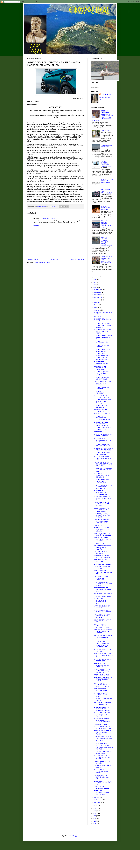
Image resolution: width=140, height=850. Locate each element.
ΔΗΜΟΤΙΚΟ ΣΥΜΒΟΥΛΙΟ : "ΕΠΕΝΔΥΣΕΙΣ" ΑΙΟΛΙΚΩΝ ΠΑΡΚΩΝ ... (102, 757)
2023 (94, 282)
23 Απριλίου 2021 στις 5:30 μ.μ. (49, 218)
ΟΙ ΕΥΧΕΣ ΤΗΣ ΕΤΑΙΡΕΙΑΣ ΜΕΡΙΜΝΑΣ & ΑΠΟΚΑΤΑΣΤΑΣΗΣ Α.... (102, 481)
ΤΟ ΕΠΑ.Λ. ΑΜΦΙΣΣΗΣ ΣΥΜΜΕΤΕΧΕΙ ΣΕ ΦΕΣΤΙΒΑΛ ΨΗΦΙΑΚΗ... (102, 625)
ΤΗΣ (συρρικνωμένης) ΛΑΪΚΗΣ (103, 593)
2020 (94, 806)
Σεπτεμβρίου (98, 297)
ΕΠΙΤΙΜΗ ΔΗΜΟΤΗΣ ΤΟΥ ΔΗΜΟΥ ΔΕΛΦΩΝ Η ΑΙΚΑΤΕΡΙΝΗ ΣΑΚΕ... (101, 645)
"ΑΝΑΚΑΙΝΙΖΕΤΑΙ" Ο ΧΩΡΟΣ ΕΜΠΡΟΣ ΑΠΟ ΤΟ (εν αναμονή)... (102, 547)
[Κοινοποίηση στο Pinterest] (68, 206)
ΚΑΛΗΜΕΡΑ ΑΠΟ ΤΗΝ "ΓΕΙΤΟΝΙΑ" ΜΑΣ (100, 410)
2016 (94, 816)
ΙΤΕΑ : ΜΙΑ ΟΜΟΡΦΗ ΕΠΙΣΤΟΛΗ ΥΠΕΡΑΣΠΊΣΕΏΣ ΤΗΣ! (106, 224)
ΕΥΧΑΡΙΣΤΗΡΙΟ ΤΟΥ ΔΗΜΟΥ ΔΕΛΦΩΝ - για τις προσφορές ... (102, 383)
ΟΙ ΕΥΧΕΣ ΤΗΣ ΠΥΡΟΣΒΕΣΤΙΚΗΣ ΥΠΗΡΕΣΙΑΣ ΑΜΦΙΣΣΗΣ (102, 418)
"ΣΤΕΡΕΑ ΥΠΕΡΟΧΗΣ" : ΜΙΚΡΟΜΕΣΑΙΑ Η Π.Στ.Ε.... (102, 396)
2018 (94, 811)
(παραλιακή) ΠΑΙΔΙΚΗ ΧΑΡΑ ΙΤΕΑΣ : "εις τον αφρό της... (102, 556)
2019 (94, 808)
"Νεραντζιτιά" (105, 130)
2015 (94, 818)
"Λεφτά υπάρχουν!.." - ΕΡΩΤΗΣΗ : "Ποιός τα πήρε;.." (101, 777)
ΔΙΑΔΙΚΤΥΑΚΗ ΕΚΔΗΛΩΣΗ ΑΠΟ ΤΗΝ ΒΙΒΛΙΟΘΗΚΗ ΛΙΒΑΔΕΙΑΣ (102, 529)
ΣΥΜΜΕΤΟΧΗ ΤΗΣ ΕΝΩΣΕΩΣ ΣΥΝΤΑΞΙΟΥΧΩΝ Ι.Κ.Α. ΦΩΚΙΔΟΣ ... (103, 631)
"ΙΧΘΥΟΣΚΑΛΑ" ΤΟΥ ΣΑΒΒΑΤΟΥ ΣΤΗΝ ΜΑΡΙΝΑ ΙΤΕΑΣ (103, 572)
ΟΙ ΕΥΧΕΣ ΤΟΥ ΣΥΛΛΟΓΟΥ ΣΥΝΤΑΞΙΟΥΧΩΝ (102, 453)
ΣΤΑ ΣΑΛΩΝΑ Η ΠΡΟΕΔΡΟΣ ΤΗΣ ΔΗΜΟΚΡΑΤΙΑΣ (102, 703)
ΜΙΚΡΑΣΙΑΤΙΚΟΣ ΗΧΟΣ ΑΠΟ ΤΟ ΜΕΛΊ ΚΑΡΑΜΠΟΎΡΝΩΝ (103, 449)
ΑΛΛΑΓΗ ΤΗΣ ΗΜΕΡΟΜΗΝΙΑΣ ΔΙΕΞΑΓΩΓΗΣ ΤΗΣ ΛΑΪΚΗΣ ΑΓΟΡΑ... (103, 469)
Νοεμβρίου (97, 292)
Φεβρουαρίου (98, 800)
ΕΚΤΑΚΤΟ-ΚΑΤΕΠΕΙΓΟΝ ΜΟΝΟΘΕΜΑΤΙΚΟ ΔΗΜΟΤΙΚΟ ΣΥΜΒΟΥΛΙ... (102, 708)
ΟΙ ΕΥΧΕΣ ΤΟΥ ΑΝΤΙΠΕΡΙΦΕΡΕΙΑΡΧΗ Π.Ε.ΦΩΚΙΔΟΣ (101, 475)
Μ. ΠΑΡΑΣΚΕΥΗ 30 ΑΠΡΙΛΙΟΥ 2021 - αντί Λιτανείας (103, 313)
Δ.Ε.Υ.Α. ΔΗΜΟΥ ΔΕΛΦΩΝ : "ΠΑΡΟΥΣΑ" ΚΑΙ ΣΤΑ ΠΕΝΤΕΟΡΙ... (102, 616)
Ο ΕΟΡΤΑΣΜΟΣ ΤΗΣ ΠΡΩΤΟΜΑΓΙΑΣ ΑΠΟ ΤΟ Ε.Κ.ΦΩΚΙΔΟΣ (102, 367)
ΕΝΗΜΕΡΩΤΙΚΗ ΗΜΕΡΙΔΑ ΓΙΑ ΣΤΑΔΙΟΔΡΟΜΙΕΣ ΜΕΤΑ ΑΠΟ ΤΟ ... (103, 679)
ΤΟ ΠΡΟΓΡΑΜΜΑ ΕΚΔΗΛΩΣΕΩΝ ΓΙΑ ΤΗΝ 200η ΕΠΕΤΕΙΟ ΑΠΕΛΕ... (102, 684)
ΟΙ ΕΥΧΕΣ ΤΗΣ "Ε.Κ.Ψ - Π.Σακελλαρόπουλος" (101, 358)
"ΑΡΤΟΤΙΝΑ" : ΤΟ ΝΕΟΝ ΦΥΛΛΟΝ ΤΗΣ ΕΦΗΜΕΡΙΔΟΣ (101, 578)
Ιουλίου (96, 302)
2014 (94, 821)
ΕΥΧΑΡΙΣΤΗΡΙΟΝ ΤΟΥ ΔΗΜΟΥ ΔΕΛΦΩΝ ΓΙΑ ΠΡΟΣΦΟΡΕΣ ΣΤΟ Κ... (103, 782)
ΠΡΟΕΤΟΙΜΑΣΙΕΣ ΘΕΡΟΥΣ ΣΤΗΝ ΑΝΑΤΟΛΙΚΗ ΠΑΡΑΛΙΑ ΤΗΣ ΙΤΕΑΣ (103, 747)
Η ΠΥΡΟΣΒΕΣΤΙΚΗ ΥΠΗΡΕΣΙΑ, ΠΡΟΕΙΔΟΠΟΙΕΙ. (107, 181)
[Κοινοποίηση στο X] (64, 206)
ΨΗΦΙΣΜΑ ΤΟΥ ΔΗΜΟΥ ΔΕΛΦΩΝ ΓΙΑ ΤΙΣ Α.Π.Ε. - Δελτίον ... (102, 694)
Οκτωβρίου (97, 295)
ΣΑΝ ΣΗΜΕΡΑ (98, 525)
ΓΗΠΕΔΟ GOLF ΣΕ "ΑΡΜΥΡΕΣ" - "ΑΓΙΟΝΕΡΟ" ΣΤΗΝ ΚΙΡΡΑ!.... (102, 792)
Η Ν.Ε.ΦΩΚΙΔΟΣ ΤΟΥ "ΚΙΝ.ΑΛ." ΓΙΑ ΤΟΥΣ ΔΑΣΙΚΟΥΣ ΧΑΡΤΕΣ (103, 637)
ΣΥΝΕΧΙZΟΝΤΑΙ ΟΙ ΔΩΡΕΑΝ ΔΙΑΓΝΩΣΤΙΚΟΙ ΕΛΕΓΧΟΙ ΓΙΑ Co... (103, 655)
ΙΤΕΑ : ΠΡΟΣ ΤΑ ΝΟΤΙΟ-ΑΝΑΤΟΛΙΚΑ (101, 560)
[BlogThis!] (62, 206)
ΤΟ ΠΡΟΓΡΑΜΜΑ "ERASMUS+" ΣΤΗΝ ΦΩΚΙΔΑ (101, 771)
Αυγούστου (97, 300)
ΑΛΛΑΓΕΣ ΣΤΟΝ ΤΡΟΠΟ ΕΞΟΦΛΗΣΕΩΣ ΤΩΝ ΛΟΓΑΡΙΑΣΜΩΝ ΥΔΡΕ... (102, 521)
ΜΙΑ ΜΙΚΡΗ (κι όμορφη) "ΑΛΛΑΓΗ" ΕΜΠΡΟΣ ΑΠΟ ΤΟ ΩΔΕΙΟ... (102, 515)
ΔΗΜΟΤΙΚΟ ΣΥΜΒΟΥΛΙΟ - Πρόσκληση (102, 552)
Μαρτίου (97, 797)
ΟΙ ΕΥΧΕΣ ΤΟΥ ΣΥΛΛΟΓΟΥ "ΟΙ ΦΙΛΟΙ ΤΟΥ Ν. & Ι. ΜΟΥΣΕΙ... (103, 445)
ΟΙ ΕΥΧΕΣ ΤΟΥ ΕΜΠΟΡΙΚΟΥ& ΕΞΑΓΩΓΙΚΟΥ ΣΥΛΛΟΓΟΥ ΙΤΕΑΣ (103, 337)
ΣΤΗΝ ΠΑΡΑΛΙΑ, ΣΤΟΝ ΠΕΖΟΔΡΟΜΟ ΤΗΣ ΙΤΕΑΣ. (102, 611)
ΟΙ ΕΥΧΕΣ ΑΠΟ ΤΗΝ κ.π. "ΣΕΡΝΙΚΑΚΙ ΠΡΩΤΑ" (101, 362)
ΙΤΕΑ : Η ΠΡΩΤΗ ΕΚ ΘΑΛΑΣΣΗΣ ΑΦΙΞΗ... (101, 689)
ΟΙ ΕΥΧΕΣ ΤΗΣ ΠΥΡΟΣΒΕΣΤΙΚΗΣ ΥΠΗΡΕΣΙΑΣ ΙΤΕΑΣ (100, 492)
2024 (94, 280)
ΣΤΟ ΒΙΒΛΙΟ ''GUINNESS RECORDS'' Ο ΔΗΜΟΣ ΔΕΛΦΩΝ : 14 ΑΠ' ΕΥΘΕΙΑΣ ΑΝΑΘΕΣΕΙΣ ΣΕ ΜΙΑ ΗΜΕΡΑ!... (102, 115)
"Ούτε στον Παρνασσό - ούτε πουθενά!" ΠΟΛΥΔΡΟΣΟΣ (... (103, 534)
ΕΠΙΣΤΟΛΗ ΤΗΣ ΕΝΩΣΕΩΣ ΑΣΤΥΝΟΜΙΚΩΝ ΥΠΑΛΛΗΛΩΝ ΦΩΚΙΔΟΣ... (102, 720)
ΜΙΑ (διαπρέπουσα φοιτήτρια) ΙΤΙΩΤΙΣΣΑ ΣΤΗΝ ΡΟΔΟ (102, 660)
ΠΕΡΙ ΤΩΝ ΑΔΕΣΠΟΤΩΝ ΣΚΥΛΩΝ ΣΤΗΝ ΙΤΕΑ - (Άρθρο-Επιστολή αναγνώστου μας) (106, 241)
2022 (94, 285)
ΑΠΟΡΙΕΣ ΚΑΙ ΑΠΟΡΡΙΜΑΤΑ (102, 596)
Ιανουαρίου (97, 802)
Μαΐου (96, 307)
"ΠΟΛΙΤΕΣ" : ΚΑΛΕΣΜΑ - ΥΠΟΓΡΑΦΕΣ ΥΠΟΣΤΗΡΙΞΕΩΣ (106, 164)
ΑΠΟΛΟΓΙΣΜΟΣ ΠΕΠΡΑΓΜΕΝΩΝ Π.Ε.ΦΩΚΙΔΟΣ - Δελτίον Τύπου (101, 601)
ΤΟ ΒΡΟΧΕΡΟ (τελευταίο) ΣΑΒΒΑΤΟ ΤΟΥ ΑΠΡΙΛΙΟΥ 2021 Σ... (102, 458)
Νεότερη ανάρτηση (33, 259)
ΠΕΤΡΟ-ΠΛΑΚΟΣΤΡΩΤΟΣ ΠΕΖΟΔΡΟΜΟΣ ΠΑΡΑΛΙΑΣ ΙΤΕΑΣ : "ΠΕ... (103, 464)
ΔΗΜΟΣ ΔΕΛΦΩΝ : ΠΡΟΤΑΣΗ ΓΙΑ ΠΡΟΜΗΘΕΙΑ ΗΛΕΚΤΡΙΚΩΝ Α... (103, 487)
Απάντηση (36, 225)
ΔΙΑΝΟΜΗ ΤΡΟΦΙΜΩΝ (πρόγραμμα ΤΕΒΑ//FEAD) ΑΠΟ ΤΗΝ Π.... (102, 539)
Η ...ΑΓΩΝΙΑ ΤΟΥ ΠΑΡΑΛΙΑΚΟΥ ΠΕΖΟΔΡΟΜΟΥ (103, 752)
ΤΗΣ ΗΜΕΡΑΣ (98, 316)
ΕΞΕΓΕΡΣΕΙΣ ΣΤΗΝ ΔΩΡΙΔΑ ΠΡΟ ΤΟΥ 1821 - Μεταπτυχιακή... (102, 401)
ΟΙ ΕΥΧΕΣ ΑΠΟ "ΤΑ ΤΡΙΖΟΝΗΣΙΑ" (99, 392)
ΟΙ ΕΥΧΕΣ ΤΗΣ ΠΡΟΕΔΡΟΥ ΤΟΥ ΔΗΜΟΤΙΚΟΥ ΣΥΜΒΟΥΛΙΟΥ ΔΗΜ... (102, 423)
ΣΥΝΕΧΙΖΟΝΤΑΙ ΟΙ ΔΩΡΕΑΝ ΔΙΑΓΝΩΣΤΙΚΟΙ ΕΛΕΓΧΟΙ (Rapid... (102, 732)
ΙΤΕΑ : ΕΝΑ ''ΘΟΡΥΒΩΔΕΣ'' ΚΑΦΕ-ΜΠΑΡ (105, 207)
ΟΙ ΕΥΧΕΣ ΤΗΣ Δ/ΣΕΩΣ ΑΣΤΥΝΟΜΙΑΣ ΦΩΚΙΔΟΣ (102, 354)
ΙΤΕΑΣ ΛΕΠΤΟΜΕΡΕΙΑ (100, 743)
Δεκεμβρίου (97, 289)
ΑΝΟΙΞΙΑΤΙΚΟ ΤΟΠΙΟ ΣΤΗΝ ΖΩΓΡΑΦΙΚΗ (102, 567)
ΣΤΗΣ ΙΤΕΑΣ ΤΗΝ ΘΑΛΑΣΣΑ (102, 564)
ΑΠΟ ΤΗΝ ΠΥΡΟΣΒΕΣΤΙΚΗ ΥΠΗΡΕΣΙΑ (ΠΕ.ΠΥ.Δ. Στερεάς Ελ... (102, 714)
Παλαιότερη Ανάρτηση (77, 259)
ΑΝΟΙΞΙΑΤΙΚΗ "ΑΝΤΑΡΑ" (101, 724)
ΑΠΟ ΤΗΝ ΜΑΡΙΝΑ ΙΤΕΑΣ (101, 675)
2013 (94, 823)
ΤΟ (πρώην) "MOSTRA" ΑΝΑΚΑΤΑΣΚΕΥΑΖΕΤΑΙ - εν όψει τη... (103, 440)
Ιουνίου (96, 305)
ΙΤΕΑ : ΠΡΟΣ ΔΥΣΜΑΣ (100, 641)
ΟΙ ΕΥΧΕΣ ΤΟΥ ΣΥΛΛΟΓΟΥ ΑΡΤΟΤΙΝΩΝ (102, 388)
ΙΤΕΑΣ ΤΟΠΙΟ (98, 432)
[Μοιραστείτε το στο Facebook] (66, 206)
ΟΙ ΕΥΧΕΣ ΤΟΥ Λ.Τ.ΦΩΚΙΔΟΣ (102, 323)
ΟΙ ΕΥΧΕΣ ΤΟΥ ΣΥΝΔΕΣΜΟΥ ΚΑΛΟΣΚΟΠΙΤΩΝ (102, 428)
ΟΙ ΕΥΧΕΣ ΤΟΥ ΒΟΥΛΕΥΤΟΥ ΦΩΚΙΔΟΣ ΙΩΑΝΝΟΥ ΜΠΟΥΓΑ (102, 331)
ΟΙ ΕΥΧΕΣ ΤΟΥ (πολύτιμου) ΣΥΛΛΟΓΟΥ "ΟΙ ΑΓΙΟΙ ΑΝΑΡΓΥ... (102, 373)
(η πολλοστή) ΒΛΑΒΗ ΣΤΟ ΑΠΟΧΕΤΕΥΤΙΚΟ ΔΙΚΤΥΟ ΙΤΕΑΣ (102, 498)
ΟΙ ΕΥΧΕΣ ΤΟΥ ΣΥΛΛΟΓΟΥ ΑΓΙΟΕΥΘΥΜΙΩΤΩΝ (102, 378)
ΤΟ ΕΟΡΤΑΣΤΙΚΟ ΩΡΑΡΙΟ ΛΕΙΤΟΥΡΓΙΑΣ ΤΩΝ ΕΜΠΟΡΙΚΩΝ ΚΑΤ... (101, 509)
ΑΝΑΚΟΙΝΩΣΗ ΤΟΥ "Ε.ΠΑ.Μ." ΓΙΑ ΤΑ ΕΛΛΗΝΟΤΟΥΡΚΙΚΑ (103, 737)
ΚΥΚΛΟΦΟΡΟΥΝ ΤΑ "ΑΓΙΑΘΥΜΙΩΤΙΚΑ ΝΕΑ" (101, 787)
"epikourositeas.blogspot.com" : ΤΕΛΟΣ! (106, 146)
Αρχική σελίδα (55, 259)
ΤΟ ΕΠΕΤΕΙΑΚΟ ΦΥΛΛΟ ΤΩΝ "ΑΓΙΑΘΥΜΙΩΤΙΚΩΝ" (103, 435)
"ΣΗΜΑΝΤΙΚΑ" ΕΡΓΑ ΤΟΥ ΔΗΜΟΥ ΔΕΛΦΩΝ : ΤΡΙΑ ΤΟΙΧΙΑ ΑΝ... (102, 504)
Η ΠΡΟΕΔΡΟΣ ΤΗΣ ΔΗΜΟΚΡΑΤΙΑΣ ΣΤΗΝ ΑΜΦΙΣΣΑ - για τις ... (101, 665)
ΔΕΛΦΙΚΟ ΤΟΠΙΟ (99, 543)
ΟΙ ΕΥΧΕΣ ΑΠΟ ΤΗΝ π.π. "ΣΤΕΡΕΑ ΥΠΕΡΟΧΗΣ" (101, 342)
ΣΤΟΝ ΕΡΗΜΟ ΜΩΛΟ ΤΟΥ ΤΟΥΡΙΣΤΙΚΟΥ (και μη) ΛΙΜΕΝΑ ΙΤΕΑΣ (102, 671)
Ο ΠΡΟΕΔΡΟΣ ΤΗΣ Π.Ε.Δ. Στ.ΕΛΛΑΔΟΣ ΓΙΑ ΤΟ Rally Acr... (102, 589)
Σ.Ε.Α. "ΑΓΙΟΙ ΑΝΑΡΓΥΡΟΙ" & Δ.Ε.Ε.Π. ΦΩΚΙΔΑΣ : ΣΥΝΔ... (103, 727)
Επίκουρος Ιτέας (106, 94)
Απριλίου (97, 310)
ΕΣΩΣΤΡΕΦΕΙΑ (98, 741)
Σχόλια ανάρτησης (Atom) (42, 262)
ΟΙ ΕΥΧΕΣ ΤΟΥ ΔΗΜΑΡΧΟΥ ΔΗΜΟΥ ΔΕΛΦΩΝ (102, 350)
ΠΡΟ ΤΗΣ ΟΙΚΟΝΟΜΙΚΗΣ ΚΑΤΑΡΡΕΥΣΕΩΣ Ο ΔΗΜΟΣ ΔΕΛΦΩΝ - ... (103, 583)
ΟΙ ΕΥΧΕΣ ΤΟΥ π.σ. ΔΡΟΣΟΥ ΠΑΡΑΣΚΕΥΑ (102, 326)
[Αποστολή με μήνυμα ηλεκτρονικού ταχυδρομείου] (60, 206)
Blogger (75, 836)
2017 (94, 813)
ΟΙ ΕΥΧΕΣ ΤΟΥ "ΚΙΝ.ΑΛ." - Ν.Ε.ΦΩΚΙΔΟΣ (101, 406)
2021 (94, 287)
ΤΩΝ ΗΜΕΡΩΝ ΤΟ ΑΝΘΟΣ (102, 414)
